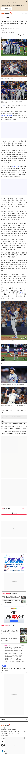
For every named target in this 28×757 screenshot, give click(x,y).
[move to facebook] (2, 745)
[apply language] (10, 9)
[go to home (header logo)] (6, 13)
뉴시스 (18, 731)
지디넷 (25, 731)
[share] (23, 35)
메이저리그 (4, 115)
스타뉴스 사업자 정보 (4, 735)
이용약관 (2, 729)
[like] (18, 35)
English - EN (8, 8)
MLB (9, 115)
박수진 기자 (3, 30)
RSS (6, 729)
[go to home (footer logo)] (6, 725)
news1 (22, 731)
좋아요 (15, 513)
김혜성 (21, 292)
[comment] (20, 35)
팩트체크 (9, 729)
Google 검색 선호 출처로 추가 (7, 32)
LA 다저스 (4, 105)
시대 (2, 733)
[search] (23, 13)
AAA (9, 733)
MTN (15, 731)
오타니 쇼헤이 (16, 166)
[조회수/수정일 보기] (6, 28)
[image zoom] (25, 54)
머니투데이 (11, 731)
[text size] (26, 35)
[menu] (26, 13)
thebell (5, 733)
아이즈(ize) (13, 733)
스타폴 (18, 733)
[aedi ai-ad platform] (8, 39)
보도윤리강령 (14, 729)
